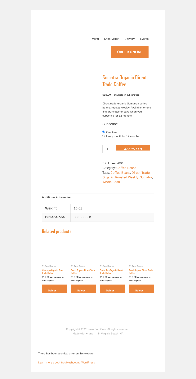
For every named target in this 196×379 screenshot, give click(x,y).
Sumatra (146, 177)
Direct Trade (141, 173)
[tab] (57, 197)
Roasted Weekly (126, 177)
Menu (95, 38)
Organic (108, 177)
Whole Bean (111, 182)
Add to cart (133, 149)
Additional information (57, 197)
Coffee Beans (126, 168)
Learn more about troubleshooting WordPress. (67, 362)
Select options (53, 291)
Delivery (130, 38)
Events (144, 38)
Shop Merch (111, 38)
